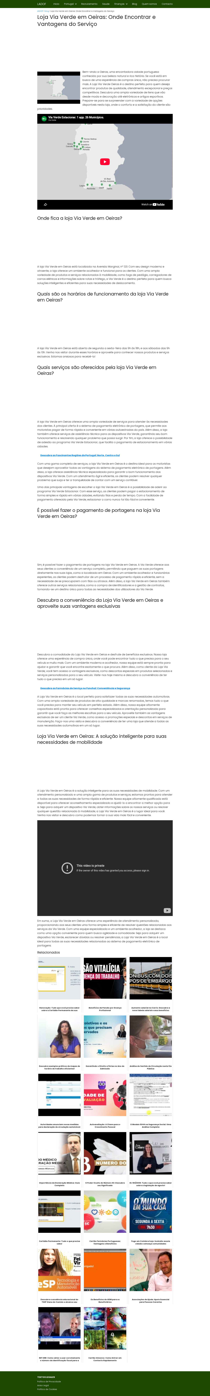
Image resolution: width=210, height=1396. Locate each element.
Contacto (167, 4)
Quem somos (149, 4)
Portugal (69, 4)
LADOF (41, 4)
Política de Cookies (47, 1389)
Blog (134, 4)
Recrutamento (89, 4)
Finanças (119, 4)
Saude (106, 4)
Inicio (56, 4)
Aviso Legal (43, 1385)
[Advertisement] (105, 49)
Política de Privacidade (49, 1381)
